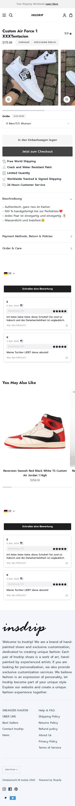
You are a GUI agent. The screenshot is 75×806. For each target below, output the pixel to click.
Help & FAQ (47, 710)
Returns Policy (48, 723)
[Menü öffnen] (3, 15)
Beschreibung (12, 199)
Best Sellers (10, 723)
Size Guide (19, 116)
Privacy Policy (48, 741)
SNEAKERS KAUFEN (15, 710)
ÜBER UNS (9, 716)
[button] (37, 289)
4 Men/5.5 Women (18, 123)
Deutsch (10, 769)
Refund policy (48, 729)
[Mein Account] (63, 15)
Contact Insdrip (13, 729)
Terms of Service (50, 748)
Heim (5, 735)
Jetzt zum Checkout (37, 151)
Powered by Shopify (50, 780)
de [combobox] (10, 273)
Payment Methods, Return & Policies (27, 236)
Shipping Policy (49, 716)
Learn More (52, 4)
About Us (45, 735)
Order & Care (12, 248)
